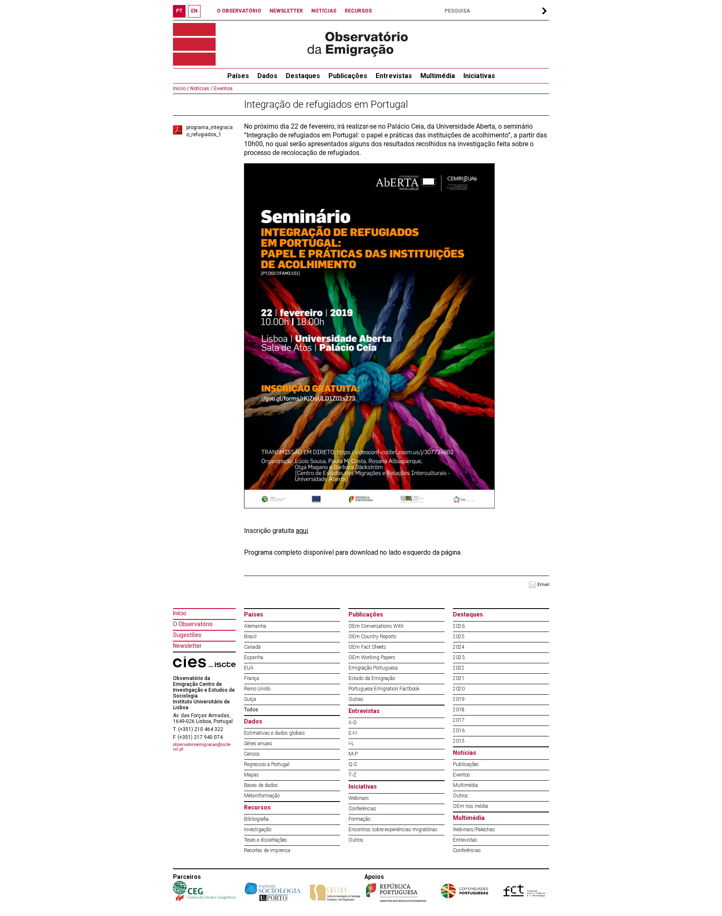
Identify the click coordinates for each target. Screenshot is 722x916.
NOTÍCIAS (323, 11)
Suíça (250, 699)
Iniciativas (479, 76)
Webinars (358, 798)
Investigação (257, 829)
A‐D (352, 723)
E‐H (352, 733)
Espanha (253, 657)
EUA (249, 668)
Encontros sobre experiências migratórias (392, 829)
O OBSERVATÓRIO (239, 11)
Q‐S (352, 764)
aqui (302, 531)
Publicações (347, 76)
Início (179, 613)
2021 (459, 678)
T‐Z (352, 775)
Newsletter (187, 645)
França (251, 678)
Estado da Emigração (371, 678)
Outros (356, 840)
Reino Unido (257, 689)
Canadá (252, 647)
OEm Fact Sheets (367, 647)
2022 (459, 668)
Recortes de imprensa (267, 850)
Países (253, 614)
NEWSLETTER (286, 11)
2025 (459, 636)
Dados (267, 76)
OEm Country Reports (372, 636)
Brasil (250, 636)
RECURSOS (358, 11)
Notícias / (201, 88)
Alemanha (255, 626)
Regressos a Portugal (267, 764)
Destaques (303, 76)
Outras (356, 699)
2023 (459, 657)
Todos (251, 710)
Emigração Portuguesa (373, 668)
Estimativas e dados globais (274, 733)
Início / (181, 88)
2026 (459, 626)
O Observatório (193, 624)
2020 (459, 689)
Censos (252, 754)
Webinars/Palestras (474, 829)
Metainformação (262, 796)
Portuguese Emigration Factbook (383, 689)
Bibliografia (256, 819)
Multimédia (437, 76)
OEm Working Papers (371, 657)
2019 (459, 699)
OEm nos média (470, 806)
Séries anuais (258, 743)
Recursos (257, 807)
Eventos (223, 88)
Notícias (464, 752)
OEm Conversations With (376, 626)
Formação (359, 819)
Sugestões (187, 635)
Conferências (362, 809)
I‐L (351, 743)
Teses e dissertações (265, 840)
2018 (459, 710)
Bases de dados (261, 785)
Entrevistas (394, 76)
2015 (459, 741)
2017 (459, 720)
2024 (459, 647)
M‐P (353, 754)
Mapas (251, 775)
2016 (459, 730)
